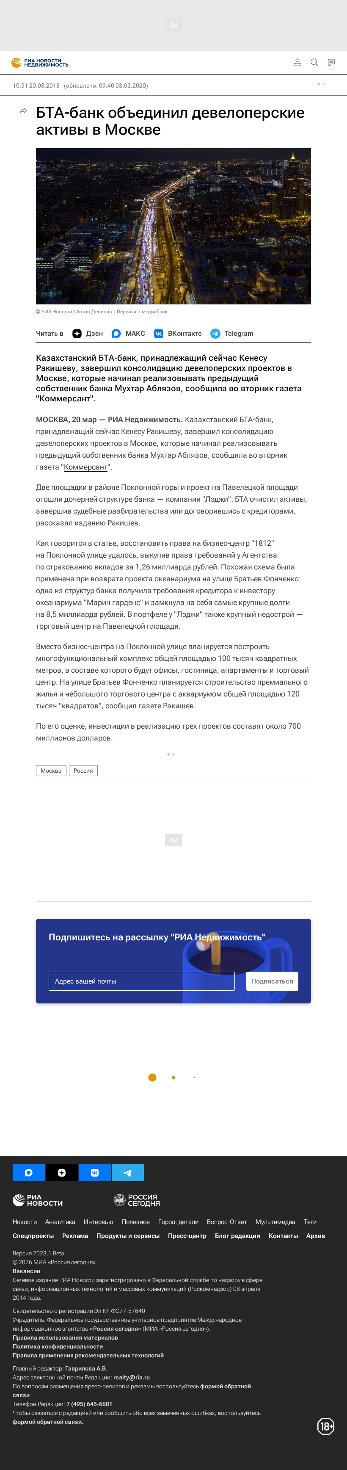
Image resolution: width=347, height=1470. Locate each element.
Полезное (136, 1222)
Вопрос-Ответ (227, 1222)
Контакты (283, 1236)
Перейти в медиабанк (142, 312)
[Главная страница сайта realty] (55, 63)
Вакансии (26, 1271)
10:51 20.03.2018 (36, 85)
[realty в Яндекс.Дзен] (62, 1172)
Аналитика (60, 1222)
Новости (25, 1222)
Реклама (75, 1236)
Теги (310, 1222)
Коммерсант (85, 466)
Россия (83, 770)
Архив (315, 1236)
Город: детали (178, 1222)
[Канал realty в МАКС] (29, 1172)
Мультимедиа (275, 1222)
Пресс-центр (187, 1236)
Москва (51, 770)
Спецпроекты (33, 1236)
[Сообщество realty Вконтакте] (95, 1172)
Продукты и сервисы (128, 1236)
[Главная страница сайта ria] (13, 63)
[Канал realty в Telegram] (128, 1172)
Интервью (98, 1222)
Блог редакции (237, 1236)
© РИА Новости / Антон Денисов (74, 312)
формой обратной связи (47, 1421)
